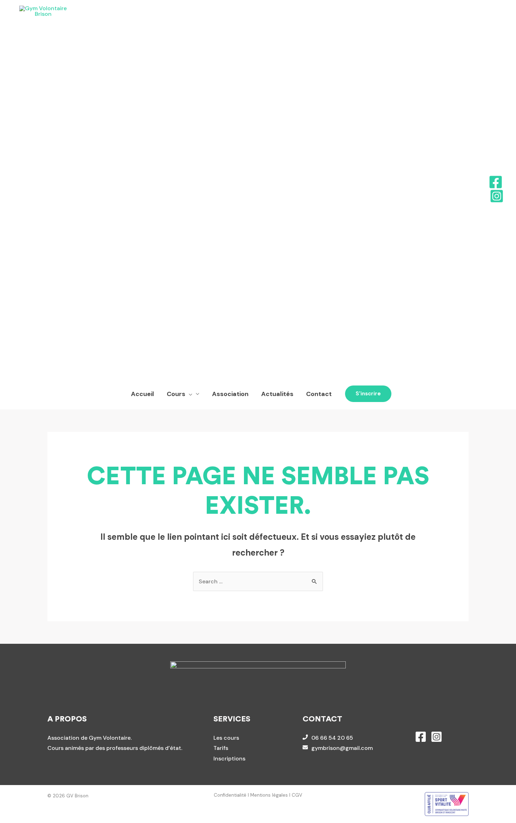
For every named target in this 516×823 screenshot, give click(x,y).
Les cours (226, 737)
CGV (297, 795)
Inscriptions (229, 758)
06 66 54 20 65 (332, 737)
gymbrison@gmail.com (342, 748)
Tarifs (220, 748)
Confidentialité (230, 795)
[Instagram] (497, 196)
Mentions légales (269, 795)
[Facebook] (496, 182)
